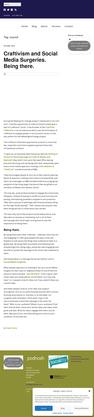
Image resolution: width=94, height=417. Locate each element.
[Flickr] (11, 10)
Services (56, 26)
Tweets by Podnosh (13, 362)
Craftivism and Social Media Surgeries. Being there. (31, 59)
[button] (89, 391)
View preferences (82, 408)
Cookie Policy (57, 413)
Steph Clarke (11, 328)
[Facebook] (5, 10)
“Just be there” (33, 274)
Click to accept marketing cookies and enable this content (79, 45)
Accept (43, 408)
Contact (69, 26)
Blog (34, 26)
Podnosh (7, 15)
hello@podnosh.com (34, 384)
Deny (63, 408)
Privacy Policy (68, 413)
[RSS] (16, 10)
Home (24, 26)
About (44, 26)
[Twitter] (8, 10)
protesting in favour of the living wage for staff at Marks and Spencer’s (31, 157)
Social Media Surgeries (15, 262)
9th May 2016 (9, 46)
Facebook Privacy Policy (80, 359)
